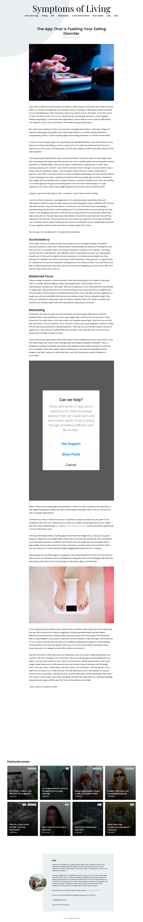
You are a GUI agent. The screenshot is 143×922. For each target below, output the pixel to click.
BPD (52, 16)
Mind (116, 16)
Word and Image (31, 16)
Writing (45, 16)
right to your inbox (92, 890)
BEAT (57, 526)
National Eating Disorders (75, 526)
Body (109, 16)
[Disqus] (71, 723)
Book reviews (98, 16)
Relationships (63, 16)
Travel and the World (80, 16)
